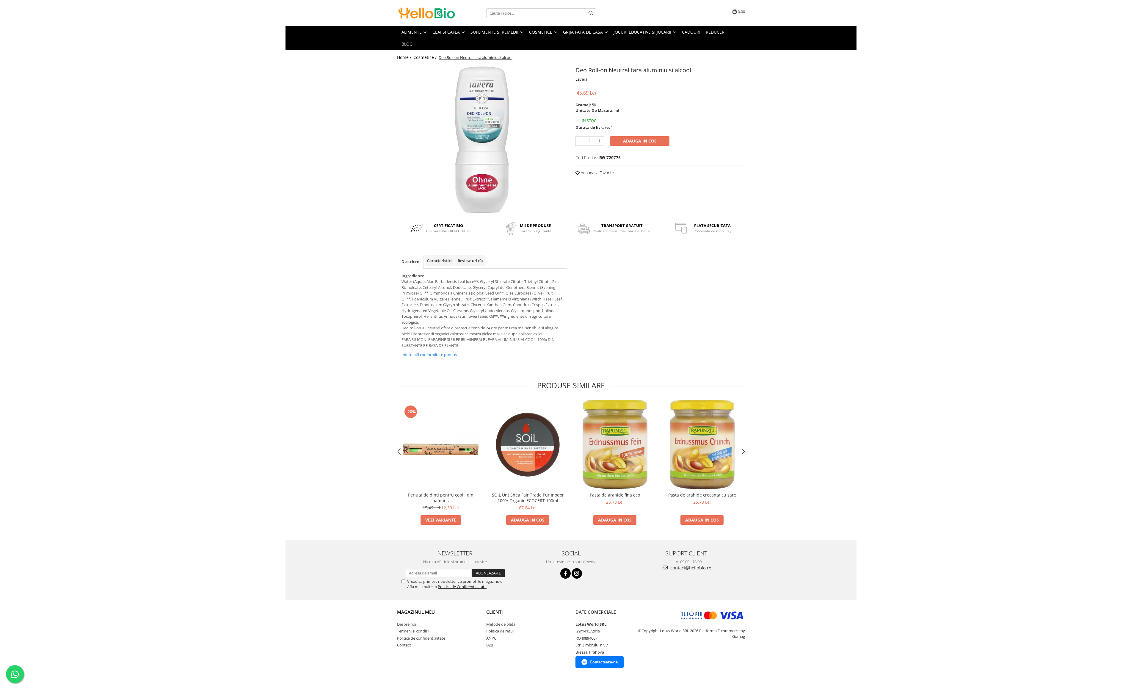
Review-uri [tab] (470, 260)
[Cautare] (591, 13)
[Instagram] (577, 573)
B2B (489, 645)
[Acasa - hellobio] (427, 13)
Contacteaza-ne (604, 662)
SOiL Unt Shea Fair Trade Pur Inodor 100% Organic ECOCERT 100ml (528, 497)
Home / (404, 57)
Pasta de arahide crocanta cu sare (702, 495)
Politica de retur (500, 631)
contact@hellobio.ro (690, 568)
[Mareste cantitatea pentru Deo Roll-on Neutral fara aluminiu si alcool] (599, 141)
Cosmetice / (425, 57)
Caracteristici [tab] (439, 260)
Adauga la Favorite (597, 173)
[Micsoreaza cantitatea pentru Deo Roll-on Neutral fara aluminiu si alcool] (579, 141)
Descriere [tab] (410, 261)
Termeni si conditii (413, 631)
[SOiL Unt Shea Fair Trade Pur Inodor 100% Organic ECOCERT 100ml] (527, 444)
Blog (406, 44)
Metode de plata (500, 624)
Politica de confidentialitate (421, 638)
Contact (404, 645)
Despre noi (406, 624)
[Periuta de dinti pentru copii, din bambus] (440, 444)
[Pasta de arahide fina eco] (614, 444)
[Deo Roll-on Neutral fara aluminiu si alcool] (482, 139)
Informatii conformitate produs (429, 354)
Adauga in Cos (640, 141)
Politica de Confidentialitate (462, 586)
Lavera (581, 79)
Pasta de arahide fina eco (615, 495)
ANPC (491, 638)
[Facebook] (565, 573)
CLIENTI (494, 612)
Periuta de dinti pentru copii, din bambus (440, 497)
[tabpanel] (482, 139)
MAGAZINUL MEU (416, 612)
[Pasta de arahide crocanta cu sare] (702, 444)
